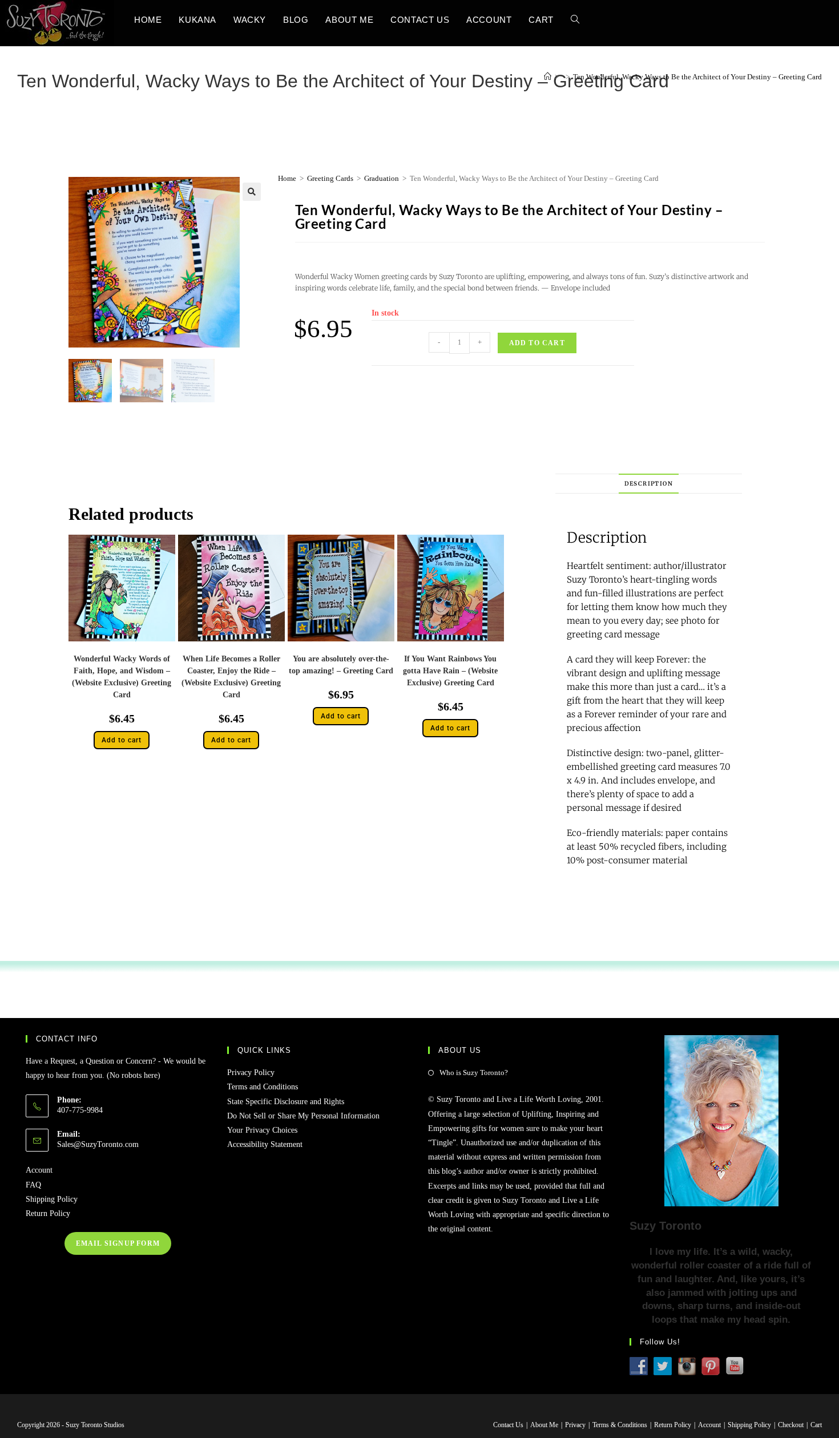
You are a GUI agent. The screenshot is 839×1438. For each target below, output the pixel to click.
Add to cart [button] (122, 740)
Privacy (575, 1425)
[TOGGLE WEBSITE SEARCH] (575, 19)
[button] (252, 192)
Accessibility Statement (264, 1144)
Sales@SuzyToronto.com (98, 1144)
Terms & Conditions (619, 1425)
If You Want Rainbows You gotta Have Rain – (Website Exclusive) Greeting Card (450, 671)
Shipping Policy (52, 1199)
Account (39, 1170)
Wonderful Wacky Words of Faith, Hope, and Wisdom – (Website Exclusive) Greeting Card (121, 677)
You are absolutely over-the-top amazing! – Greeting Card (341, 665)
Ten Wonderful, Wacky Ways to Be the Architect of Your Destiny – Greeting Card (697, 76)
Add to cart (537, 343)
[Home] (547, 76)
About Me (544, 1425)
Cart (816, 1425)
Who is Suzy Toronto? (473, 1072)
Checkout (791, 1425)
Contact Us (508, 1425)
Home (287, 178)
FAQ (33, 1185)
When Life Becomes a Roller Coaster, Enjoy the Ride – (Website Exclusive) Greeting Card (231, 677)
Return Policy (48, 1213)
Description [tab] (648, 483)
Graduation (381, 178)
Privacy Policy (251, 1072)
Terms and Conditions (262, 1086)
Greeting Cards (330, 178)
